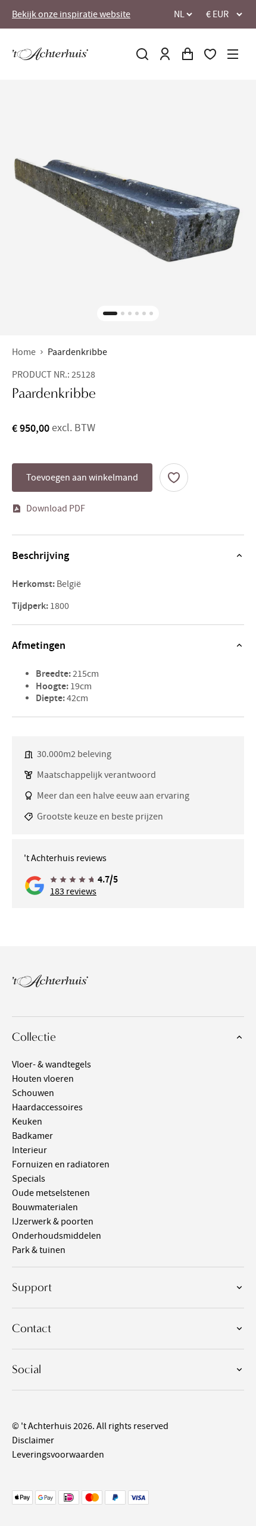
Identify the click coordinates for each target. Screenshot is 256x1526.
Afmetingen (38, 645)
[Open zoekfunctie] (142, 54)
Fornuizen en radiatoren (61, 1164)
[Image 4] (137, 313)
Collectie (34, 1037)
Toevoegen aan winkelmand (82, 477)
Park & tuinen (38, 1250)
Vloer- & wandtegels (51, 1064)
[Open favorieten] (210, 54)
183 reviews (73, 891)
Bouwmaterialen (45, 1207)
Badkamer (32, 1136)
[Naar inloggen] (165, 54)
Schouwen (33, 1093)
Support (32, 1287)
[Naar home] (50, 54)
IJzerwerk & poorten (52, 1221)
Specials (28, 1179)
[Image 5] (144, 313)
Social (26, 1369)
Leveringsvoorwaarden (58, 1455)
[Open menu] (232, 54)
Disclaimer (33, 1440)
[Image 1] (110, 313)
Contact (31, 1328)
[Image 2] (122, 313)
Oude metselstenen (51, 1193)
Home (24, 352)
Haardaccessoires (47, 1107)
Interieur (29, 1150)
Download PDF (55, 508)
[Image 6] (151, 313)
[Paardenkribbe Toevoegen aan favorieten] (174, 477)
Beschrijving (40, 555)
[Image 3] (130, 313)
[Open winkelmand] (187, 54)
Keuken (27, 1122)
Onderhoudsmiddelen (56, 1236)
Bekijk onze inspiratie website (71, 14)
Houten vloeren (43, 1079)
